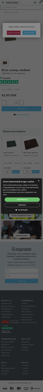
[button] (21, 210)
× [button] (38, 181)
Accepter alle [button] (22, 200)
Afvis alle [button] (22, 205)
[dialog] (21, 196)
